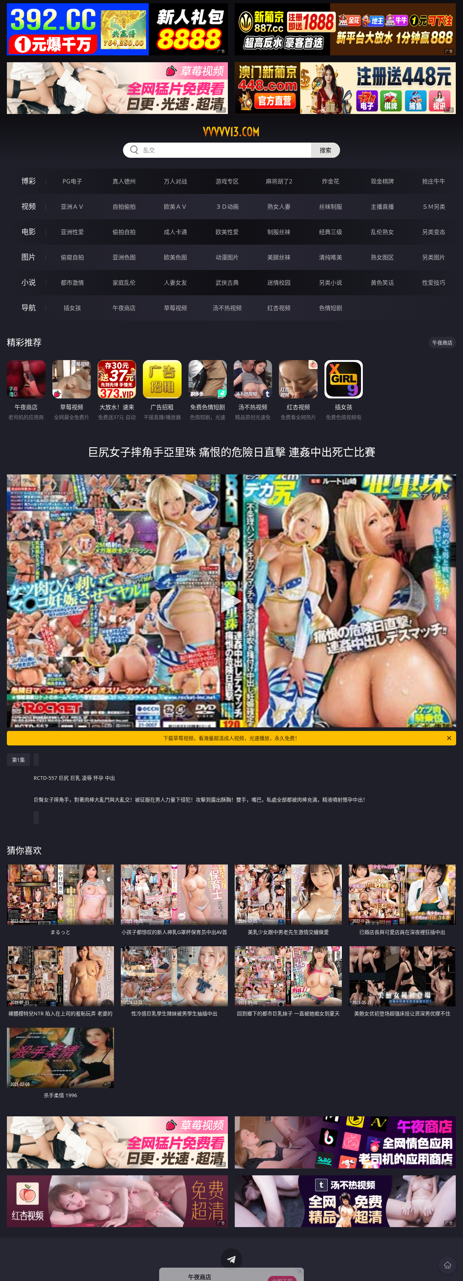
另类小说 (330, 283)
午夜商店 (124, 308)
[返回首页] (447, 1265)
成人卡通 (175, 232)
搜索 (325, 150)
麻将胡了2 (279, 181)
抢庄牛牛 (433, 181)
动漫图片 (227, 257)
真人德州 (124, 181)
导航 (28, 308)
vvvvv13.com (231, 131)
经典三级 (330, 232)
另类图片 (433, 257)
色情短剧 (330, 308)
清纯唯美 (330, 257)
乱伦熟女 (382, 232)
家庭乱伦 (124, 283)
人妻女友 (175, 283)
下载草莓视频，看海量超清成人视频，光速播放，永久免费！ (231, 738)
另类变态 (433, 232)
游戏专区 (227, 181)
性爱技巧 (433, 283)
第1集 (18, 759)
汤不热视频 (227, 308)
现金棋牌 (382, 181)
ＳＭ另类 (433, 207)
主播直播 (382, 207)
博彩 (28, 181)
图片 (28, 257)
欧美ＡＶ (175, 207)
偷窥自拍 (72, 257)
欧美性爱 (227, 232)
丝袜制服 (330, 207)
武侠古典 (227, 283)
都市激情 (72, 283)
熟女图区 (382, 257)
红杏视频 (278, 308)
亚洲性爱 (72, 232)
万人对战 (175, 181)
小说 (28, 282)
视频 (28, 206)
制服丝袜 (278, 232)
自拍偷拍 (124, 207)
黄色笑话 (382, 283)
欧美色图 (175, 257)
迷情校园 (278, 283)
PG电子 (72, 181)
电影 (28, 232)
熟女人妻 (278, 207)
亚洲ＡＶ (72, 207)
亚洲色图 (124, 257)
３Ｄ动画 (227, 207)
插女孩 (72, 308)
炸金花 (330, 181)
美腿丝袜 (278, 257)
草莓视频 (175, 308)
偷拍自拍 (124, 232)
